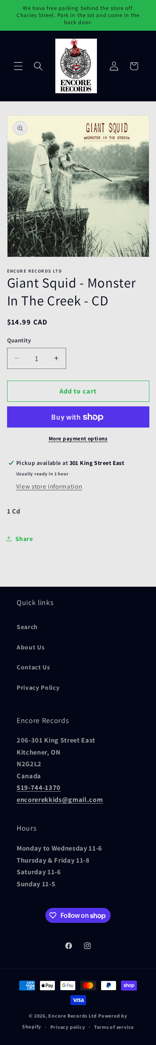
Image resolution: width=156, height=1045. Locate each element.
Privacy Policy (38, 687)
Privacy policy (67, 1027)
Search (27, 626)
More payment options (78, 438)
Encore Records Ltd (72, 1016)
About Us (31, 647)
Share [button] (24, 538)
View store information (49, 486)
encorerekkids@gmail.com (60, 799)
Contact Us (33, 667)
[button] (18, 66)
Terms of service (114, 1027)
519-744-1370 (39, 787)
